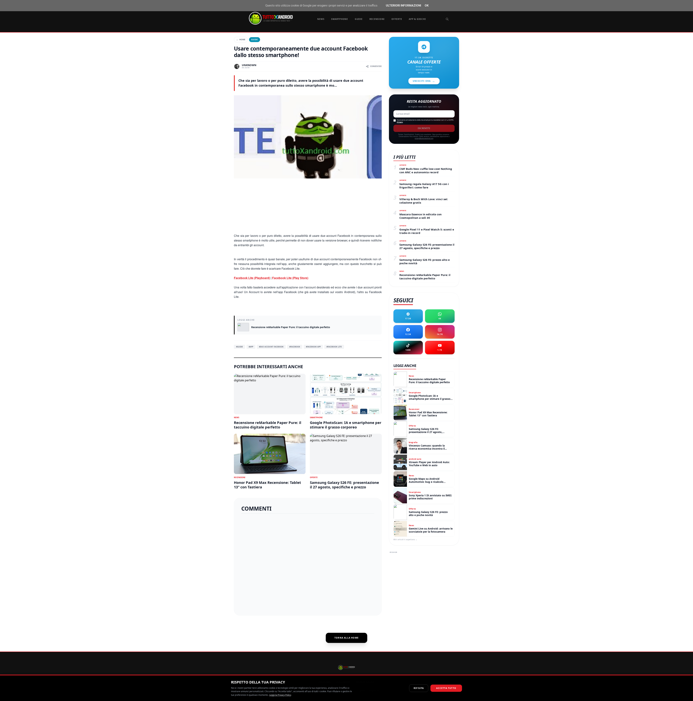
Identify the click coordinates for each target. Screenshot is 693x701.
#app (251, 346)
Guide (359, 19)
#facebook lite (334, 346)
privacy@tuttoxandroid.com (424, 138)
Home (240, 39)
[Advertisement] (308, 208)
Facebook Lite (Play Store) (290, 278)
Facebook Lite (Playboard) (252, 278)
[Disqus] (307, 563)
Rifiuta (419, 688)
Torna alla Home (346, 637)
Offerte (396, 19)
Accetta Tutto (446, 688)
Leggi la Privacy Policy (280, 694)
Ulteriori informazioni (403, 5)
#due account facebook (271, 346)
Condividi (376, 66)
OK (427, 5)
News (320, 19)
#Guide (239, 346)
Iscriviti (424, 128)
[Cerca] (447, 19)
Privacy (400, 122)
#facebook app (313, 346)
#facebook (294, 346)
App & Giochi (417, 19)
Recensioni (377, 19)
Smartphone (339, 19)
